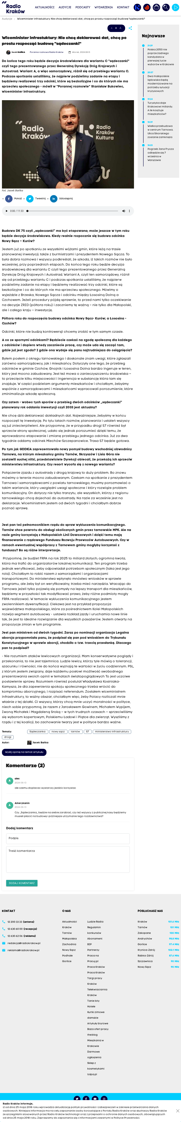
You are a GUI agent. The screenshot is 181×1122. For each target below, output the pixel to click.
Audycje (65, 7)
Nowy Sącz (69, 950)
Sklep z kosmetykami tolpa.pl (95, 1069)
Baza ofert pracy (98, 1029)
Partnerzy (93, 950)
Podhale (67, 955)
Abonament (94, 939)
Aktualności (44, 7)
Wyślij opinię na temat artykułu (24, 752)
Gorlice (66, 961)
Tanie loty (93, 1001)
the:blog (92, 1035)
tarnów (75, 731)
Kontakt (123, 7)
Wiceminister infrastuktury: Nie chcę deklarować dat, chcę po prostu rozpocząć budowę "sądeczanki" (81, 19)
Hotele (91, 1006)
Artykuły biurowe (97, 1023)
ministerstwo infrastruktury (112, 731)
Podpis (13, 838)
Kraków (67, 927)
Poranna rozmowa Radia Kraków (46, 52)
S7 (87, 731)
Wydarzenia (104, 7)
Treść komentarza (22, 851)
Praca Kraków (96, 967)
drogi (7, 737)
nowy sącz (58, 731)
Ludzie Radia (95, 922)
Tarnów (67, 933)
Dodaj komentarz (22, 883)
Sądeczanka (37, 731)
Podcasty (82, 7)
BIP (89, 944)
